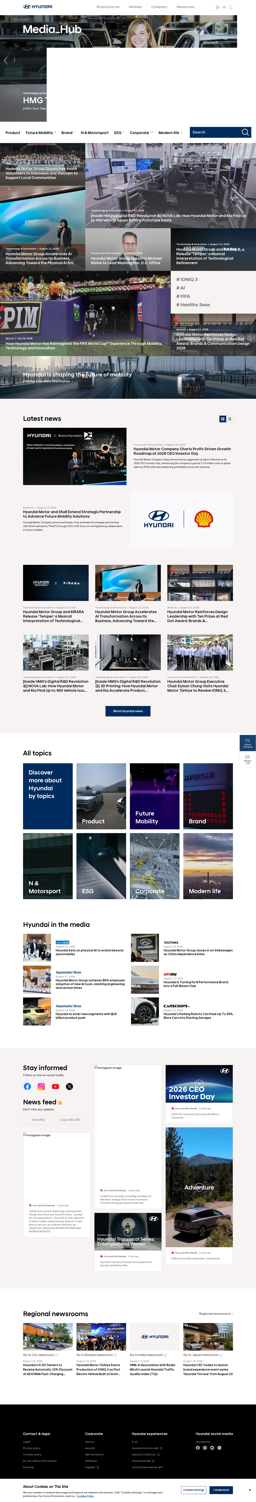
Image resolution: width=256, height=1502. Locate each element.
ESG (119, 133)
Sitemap (28, 1467)
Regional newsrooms (215, 1313)
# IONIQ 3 (187, 279)
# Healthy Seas (193, 305)
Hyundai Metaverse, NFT (147, 1467)
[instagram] (41, 1086)
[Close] (250, 1490)
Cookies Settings (193, 1490)
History (89, 1441)
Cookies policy (32, 1454)
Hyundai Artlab (141, 1460)
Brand (68, 133)
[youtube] (55, 1086)
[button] (250, 61)
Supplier (90, 1467)
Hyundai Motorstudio (145, 1448)
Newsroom (185, 7)
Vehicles (135, 7)
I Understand (221, 1490)
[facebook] (27, 1086)
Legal (26, 1441)
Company (159, 7)
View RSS (38, 1120)
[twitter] (69, 1086)
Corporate (141, 133)
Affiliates (91, 1460)
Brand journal (108, 7)
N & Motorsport (95, 133)
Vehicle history (94, 1454)
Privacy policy (31, 1448)
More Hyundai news (128, 711)
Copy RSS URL (70, 1120)
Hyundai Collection (144, 1454)
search (245, 132)
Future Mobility (41, 133)
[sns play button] (128, 1232)
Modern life (170, 133)
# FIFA (183, 296)
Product (13, 133)
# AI (180, 288)
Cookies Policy (85, 1496)
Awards (90, 1448)
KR (224, 7)
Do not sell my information (40, 1460)
